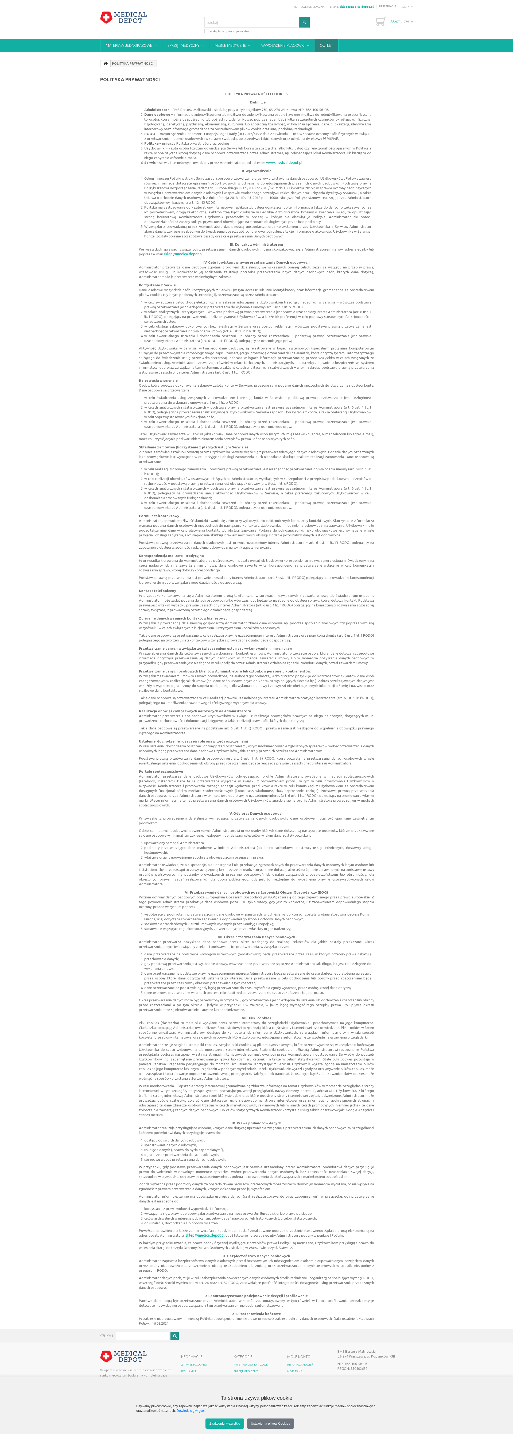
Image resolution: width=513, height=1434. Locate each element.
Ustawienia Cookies (193, 1364)
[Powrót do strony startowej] (105, 63)
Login (406, 6)
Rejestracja (387, 6)
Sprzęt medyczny (183, 45)
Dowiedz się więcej (191, 1410)
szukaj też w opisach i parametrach (230, 31)
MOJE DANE (294, 1371)
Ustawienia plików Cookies (270, 1423)
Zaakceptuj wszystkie (224, 1423)
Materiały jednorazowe (129, 45)
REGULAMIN (188, 1371)
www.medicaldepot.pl (284, 162)
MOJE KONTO (298, 1357)
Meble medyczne (230, 45)
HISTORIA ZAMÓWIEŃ (300, 1364)
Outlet (326, 45)
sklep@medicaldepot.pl (183, 254)
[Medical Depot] (123, 17)
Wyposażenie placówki (283, 45)
